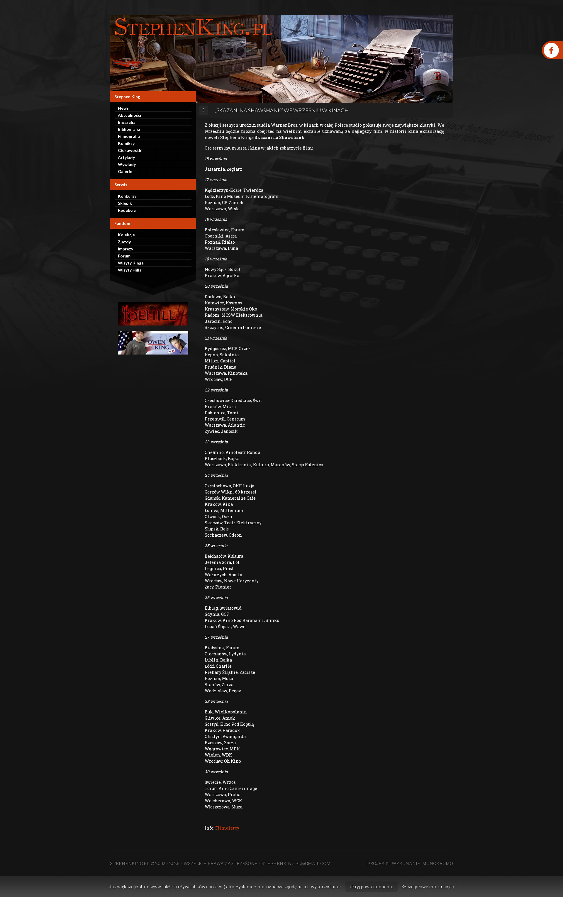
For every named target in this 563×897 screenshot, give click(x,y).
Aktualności (129, 115)
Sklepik (125, 203)
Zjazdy (124, 241)
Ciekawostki (130, 150)
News (123, 108)
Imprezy (125, 248)
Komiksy (126, 143)
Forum (124, 255)
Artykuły (126, 157)
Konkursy (127, 196)
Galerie (125, 171)
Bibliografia (129, 129)
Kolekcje (126, 234)
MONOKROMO (437, 863)
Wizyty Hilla (130, 269)
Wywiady (127, 164)
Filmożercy (227, 828)
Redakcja (127, 210)
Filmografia (129, 136)
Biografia (126, 122)
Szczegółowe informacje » (427, 886)
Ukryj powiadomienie (371, 886)
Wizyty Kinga (131, 262)
